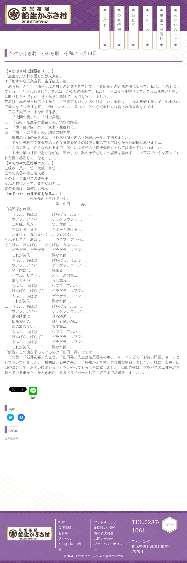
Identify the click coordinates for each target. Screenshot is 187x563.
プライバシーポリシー (108, 546)
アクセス (64, 538)
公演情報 (64, 527)
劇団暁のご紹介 (105, 527)
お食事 (63, 533)
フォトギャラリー (106, 522)
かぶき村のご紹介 (69, 546)
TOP (61, 522)
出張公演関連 (103, 533)
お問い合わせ (103, 538)
